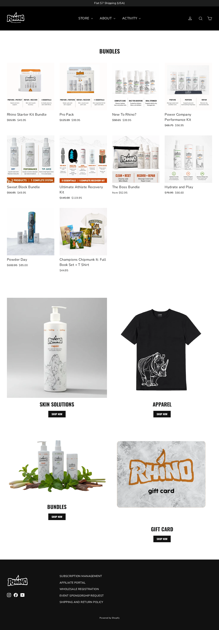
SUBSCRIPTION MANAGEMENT (81, 576)
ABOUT (106, 18)
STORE (84, 18)
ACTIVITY (130, 18)
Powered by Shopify (110, 617)
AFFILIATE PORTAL (73, 583)
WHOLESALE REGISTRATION (79, 589)
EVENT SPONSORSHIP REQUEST (82, 596)
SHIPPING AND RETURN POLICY (81, 602)
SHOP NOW (57, 414)
